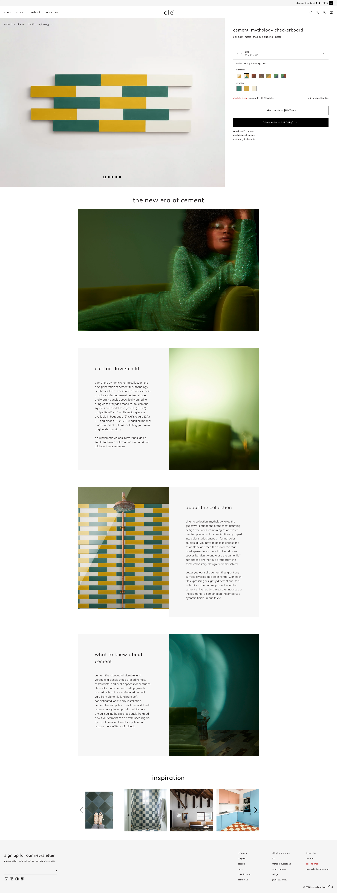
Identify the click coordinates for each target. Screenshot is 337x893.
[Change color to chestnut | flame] (254, 76)
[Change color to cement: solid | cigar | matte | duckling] (246, 88)
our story (52, 12)
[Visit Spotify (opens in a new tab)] (22, 879)
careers (241, 863)
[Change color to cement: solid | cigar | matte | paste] (254, 88)
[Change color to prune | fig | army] (261, 76)
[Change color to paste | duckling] (239, 76)
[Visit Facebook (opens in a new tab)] (17, 879)
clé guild (242, 858)
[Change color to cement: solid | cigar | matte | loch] (239, 88)
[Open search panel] (317, 12)
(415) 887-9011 (279, 879)
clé (313, 887)
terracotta (311, 853)
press (240, 869)
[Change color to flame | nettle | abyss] (283, 76)
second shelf (312, 863)
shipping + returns (281, 853)
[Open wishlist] (310, 12)
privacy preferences (45, 861)
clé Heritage (248, 131)
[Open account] (324, 12)
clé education (244, 874)
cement (309, 858)
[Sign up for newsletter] (30, 871)
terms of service (26, 861)
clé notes (242, 853)
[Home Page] (169, 12)
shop (7, 12)
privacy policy (10, 861)
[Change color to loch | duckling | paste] (246, 76)
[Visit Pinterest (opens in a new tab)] (12, 879)
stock (19, 12)
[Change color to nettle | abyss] (276, 76)
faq (273, 858)
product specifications (244, 135)
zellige (275, 874)
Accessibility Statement (317, 869)
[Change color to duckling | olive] (268, 76)
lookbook (35, 12)
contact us (243, 879)
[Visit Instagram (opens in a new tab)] (6, 879)
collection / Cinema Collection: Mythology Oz (28, 24)
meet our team (279, 869)
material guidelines (242, 139)
